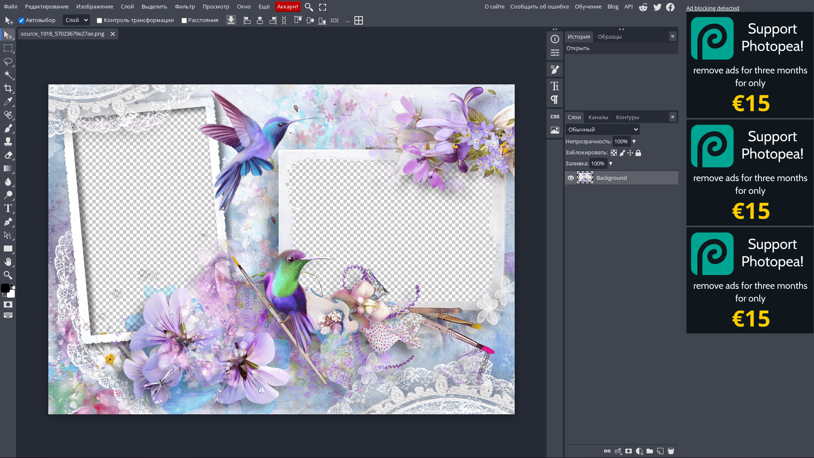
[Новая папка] (650, 450)
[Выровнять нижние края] (322, 20)
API (628, 6)
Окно (244, 6)
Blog (613, 6)
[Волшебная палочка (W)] (8, 75)
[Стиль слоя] (618, 450)
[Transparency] (614, 152)
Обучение (588, 6)
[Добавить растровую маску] (628, 450)
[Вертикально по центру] (310, 20)
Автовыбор (41, 20)
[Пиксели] (622, 152)
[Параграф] (555, 100)
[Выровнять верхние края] (298, 20)
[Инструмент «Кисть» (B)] (8, 128)
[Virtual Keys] (8, 315)
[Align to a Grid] (359, 20)
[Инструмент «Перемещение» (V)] (7, 34)
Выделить (154, 6)
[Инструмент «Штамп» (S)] (8, 141)
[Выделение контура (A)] (8, 235)
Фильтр (185, 6)
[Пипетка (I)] (8, 101)
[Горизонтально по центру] (260, 20)
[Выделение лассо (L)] (8, 61)
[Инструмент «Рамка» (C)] (8, 88)
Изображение (94, 6)
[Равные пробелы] (284, 20)
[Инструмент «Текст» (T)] (8, 208)
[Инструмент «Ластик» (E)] (8, 155)
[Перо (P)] (8, 221)
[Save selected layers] (231, 20)
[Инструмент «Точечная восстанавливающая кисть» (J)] (8, 115)
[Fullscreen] (323, 7)
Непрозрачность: (589, 141)
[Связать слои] (607, 450)
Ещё (264, 6)
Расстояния (203, 20)
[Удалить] (671, 450)
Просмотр (216, 6)
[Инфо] (555, 39)
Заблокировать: (587, 152)
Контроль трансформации (139, 20)
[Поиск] (309, 7)
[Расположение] (630, 152)
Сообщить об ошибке (539, 6)
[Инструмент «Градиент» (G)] (8, 168)
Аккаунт (287, 6)
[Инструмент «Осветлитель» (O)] (8, 195)
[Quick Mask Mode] (8, 304)
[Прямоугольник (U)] (8, 248)
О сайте (495, 6)
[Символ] (555, 86)
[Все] (638, 152)
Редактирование (47, 6)
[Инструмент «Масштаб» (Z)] (8, 275)
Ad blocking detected (712, 8)
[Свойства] (555, 53)
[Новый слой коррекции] (639, 450)
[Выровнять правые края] (272, 20)
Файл (10, 6)
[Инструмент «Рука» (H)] (8, 262)
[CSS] (555, 117)
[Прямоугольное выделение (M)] (8, 48)
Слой (127, 6)
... (347, 20)
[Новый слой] (660, 450)
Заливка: (577, 163)
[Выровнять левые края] (248, 20)
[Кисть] (555, 69)
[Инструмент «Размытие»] (8, 182)
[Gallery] (555, 130)
